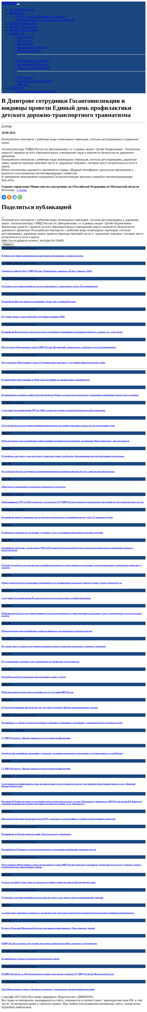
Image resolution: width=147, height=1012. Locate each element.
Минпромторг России (31, 47)
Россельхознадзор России (33, 67)
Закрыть (8, 244)
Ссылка (22, 190)
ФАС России (25, 44)
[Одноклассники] (9, 197)
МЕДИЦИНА (23, 30)
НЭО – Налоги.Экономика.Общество (41, 16)
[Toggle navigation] (18, 4)
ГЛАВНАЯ (21, 9)
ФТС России (25, 77)
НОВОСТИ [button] (16, 33)
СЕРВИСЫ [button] (16, 88)
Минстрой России (29, 51)
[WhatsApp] (20, 197)
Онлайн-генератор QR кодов (36, 91)
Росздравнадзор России (32, 64)
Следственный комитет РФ (34, 81)
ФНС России (25, 37)
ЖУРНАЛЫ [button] (17, 13)
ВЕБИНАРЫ (23, 23)
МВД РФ (23, 84)
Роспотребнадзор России (33, 60)
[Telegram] (14, 197)
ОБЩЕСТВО (23, 26)
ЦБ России (24, 40)
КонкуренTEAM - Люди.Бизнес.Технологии (46, 20)
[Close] (3, 217)
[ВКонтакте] (4, 197)
